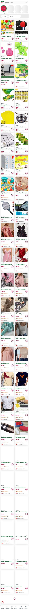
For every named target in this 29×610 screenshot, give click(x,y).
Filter (5, 16)
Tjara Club (21, 608)
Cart (12, 608)
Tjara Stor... (3, 34)
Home (2, 608)
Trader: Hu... (17, 535)
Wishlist (15, 608)
